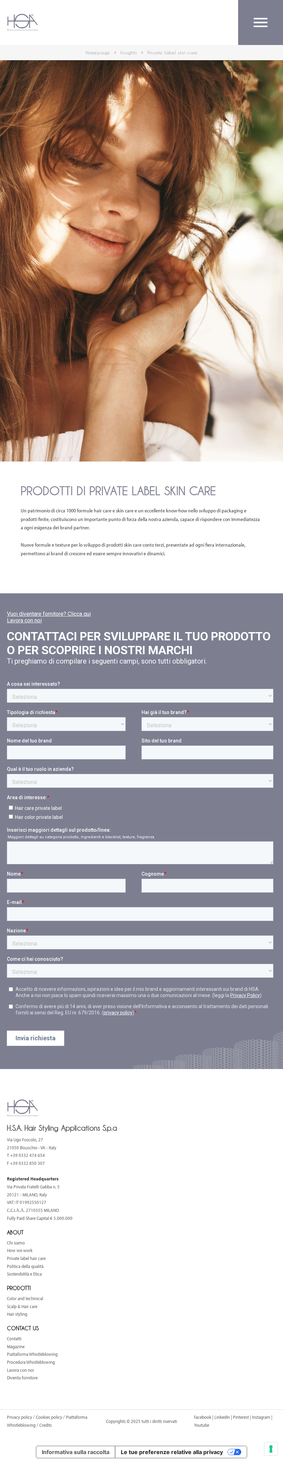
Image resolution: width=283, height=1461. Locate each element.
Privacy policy (20, 1417)
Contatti (14, 1338)
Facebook (202, 1417)
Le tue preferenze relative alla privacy (172, 1452)
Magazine (16, 1346)
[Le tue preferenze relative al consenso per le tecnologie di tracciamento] (270, 1448)
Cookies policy (49, 1417)
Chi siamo (16, 1243)
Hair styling (17, 1314)
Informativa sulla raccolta (75, 1452)
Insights (128, 52)
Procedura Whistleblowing (31, 1362)
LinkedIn (222, 1417)
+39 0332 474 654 (27, 1155)
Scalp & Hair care (22, 1306)
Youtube (201, 1425)
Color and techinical (25, 1298)
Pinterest (241, 1417)
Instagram (261, 1417)
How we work (19, 1250)
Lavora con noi (20, 1370)
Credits (45, 1425)
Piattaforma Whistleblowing (32, 1354)
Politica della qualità (25, 1266)
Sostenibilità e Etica (24, 1274)
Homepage (98, 52)
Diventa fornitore (22, 1378)
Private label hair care (26, 1258)
